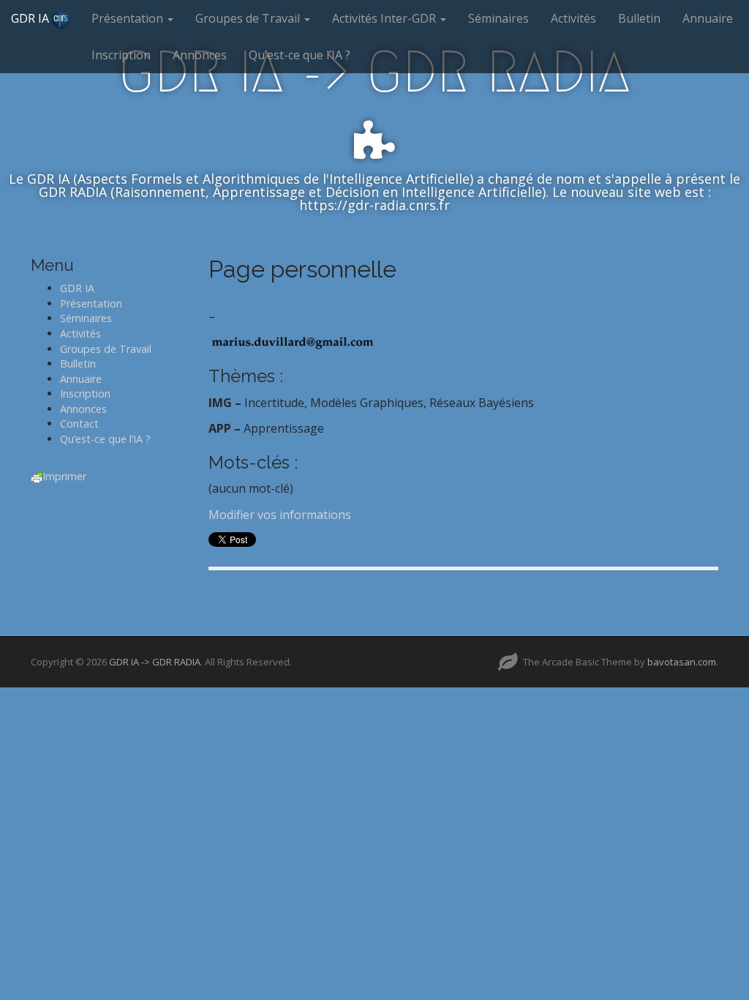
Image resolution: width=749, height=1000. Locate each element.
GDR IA (31, 18)
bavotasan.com (681, 661)
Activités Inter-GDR (385, 18)
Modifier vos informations (279, 515)
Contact (79, 423)
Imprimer (64, 476)
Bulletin (639, 18)
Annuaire (707, 18)
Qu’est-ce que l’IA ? (299, 55)
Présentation (128, 18)
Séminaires (498, 18)
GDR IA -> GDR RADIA (154, 661)
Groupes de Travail (249, 18)
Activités (573, 18)
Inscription (121, 55)
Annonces (200, 55)
